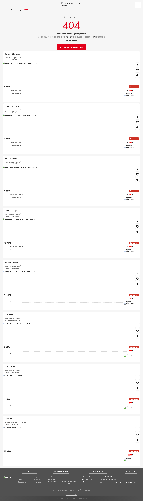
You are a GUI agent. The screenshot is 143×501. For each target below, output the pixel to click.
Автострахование (37, 479)
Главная (6, 10)
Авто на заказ (37, 482)
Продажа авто (22, 477)
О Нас (52, 477)
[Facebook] (122, 478)
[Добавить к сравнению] (137, 75)
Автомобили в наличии (71, 47)
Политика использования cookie (69, 482)
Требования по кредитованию (52, 480)
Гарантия (52, 484)
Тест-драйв (37, 477)
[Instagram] (128, 478)
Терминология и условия (69, 486)
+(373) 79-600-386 (107, 476)
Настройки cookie (71, 495)
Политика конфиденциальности (69, 478)
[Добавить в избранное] (137, 70)
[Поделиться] (137, 65)
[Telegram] (139, 478)
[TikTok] (133, 478)
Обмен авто (21, 479)
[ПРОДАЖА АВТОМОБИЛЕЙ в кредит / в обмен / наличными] (71, 4)
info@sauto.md (132, 482)
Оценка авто (22, 482)
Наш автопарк (16, 10)
